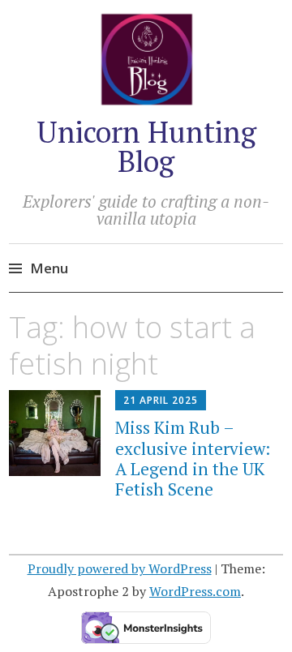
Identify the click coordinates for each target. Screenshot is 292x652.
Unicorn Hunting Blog (146, 146)
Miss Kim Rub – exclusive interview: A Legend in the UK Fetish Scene (192, 458)
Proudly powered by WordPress (120, 568)
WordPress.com (195, 591)
